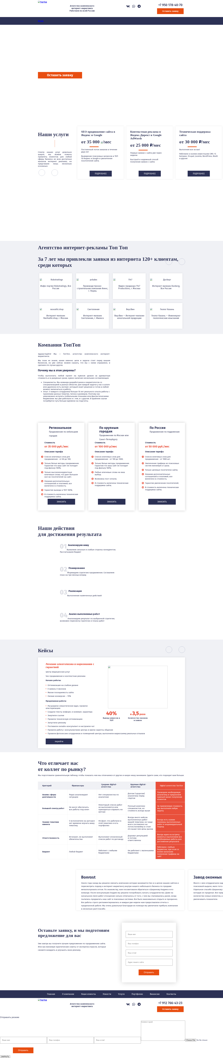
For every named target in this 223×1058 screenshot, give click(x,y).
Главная (51, 994)
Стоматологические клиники (130, 214)
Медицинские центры (167, 214)
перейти (59, 741)
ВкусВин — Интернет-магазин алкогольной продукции (129, 316)
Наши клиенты (88, 994)
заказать (61, 501)
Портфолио (137, 994)
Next (52, 102)
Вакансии (155, 994)
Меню (41, 21)
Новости (107, 994)
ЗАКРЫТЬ (5, 1057)
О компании (68, 994)
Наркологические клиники (56, 214)
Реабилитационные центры (93, 214)
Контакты (171, 994)
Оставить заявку (170, 11)
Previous (39, 102)
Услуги (121, 994)
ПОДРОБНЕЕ (101, 173)
